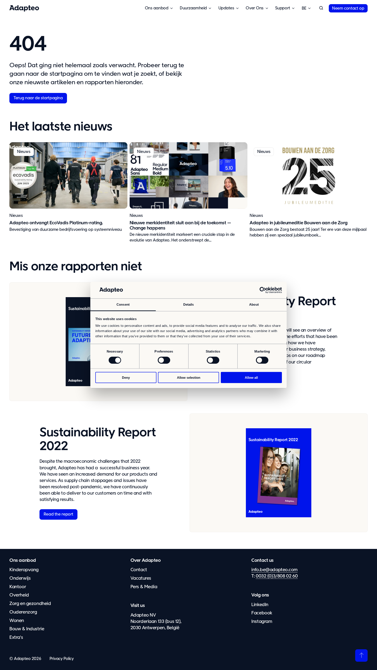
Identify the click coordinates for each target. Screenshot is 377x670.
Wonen (16, 620)
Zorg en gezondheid (30, 603)
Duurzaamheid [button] (193, 8)
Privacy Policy (62, 659)
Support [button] (282, 8)
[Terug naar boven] (361, 655)
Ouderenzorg (23, 612)
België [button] (304, 8)
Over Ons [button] (255, 8)
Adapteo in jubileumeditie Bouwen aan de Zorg (299, 223)
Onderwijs (20, 578)
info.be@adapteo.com (274, 569)
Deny (126, 377)
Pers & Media (143, 586)
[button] (321, 8)
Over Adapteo (145, 560)
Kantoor (17, 586)
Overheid (19, 595)
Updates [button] (226, 8)
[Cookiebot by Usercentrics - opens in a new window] (263, 290)
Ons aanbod (22, 560)
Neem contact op (348, 8)
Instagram (261, 621)
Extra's (16, 637)
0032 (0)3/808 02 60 (277, 576)
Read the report (58, 514)
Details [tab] (188, 304)
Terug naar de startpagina (38, 98)
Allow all (251, 377)
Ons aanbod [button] (156, 8)
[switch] (164, 359)
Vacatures (140, 578)
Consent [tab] (123, 304)
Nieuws (16, 216)
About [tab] (254, 304)
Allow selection (188, 377)
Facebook (261, 613)
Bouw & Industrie (26, 629)
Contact (138, 569)
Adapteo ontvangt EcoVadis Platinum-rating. (56, 223)
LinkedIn (259, 604)
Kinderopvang (24, 569)
